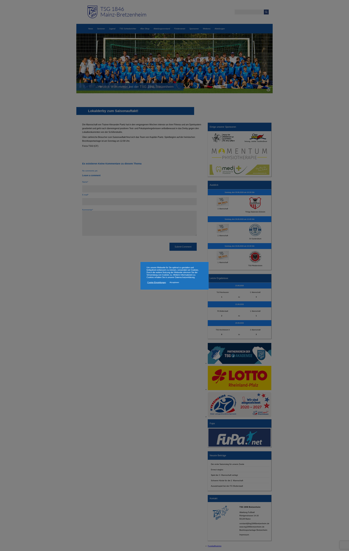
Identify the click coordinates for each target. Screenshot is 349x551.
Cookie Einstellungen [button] (156, 282)
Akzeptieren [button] (174, 282)
